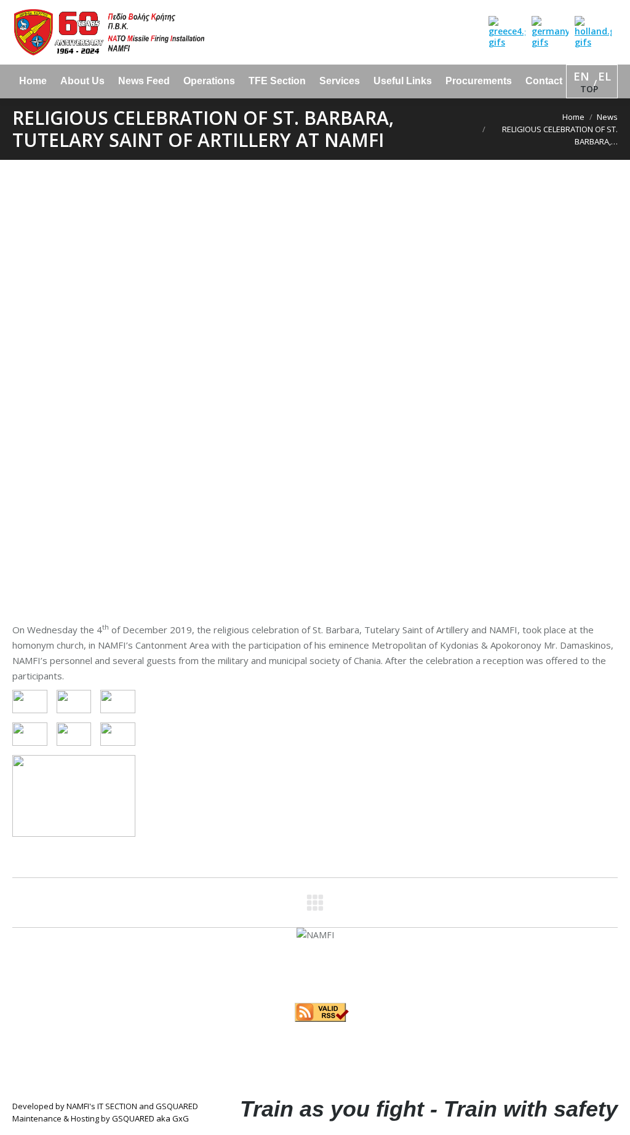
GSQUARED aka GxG (150, 1118)
